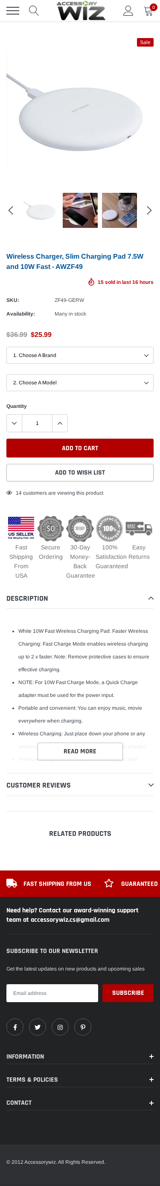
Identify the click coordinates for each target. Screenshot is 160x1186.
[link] (14, 1027)
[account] (128, 11)
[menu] (12, 10)
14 (19, 493)
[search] (34, 10)
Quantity (16, 406)
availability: (20, 314)
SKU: (12, 300)
